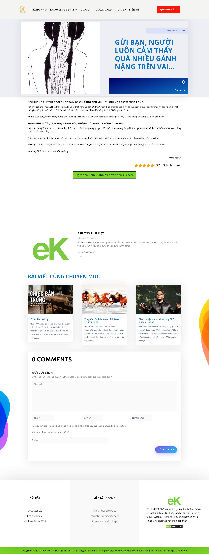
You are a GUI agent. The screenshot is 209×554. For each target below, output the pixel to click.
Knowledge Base (62, 9)
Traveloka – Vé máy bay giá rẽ (104, 516)
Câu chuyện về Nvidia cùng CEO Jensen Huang (156, 321)
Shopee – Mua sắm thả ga (104, 521)
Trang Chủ (39, 9)
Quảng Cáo (168, 9)
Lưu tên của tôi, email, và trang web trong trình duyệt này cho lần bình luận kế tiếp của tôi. (80, 426)
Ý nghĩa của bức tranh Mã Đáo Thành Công (101, 321)
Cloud (85, 9)
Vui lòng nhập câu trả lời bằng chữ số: (51, 432)
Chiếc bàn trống (39, 319)
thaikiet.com (83, 242)
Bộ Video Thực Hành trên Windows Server (104, 175)
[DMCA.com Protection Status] (174, 527)
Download (104, 9)
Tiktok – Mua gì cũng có (104, 510)
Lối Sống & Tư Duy (176, 30)
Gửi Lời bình (166, 449)
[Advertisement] (104, 205)
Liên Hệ (134, 9)
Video (122, 9)
